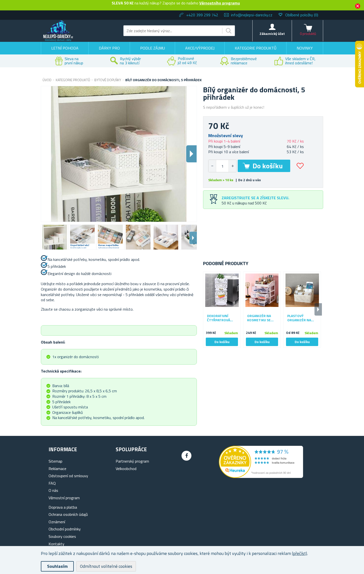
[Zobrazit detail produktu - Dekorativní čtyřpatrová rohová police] (221, 290)
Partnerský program (132, 461)
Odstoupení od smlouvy (68, 476)
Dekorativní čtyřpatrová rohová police (219, 318)
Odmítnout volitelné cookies (106, 566)
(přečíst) (299, 553)
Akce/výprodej (199, 48)
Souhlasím (57, 566)
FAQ (52, 483)
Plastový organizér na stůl (299, 318)
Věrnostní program (64, 498)
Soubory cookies (62, 536)
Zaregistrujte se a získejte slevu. (255, 198)
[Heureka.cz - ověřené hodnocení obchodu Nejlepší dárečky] (261, 476)
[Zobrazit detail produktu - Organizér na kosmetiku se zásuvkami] (262, 290)
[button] (232, 166)
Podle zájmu (152, 48)
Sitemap (55, 461)
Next (193, 238)
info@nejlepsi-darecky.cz (251, 15)
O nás (53, 490)
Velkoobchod (126, 469)
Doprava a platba (63, 507)
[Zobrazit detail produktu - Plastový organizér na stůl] (302, 290)
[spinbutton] (222, 166)
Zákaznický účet (272, 33)
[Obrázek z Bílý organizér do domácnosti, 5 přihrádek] (55, 237)
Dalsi (191, 153)
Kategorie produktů (255, 48)
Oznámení (57, 522)
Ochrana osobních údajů (68, 514)
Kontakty (56, 544)
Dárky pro (109, 48)
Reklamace (57, 469)
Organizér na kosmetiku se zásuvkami (259, 318)
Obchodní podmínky (65, 529)
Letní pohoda (64, 48)
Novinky (305, 48)
